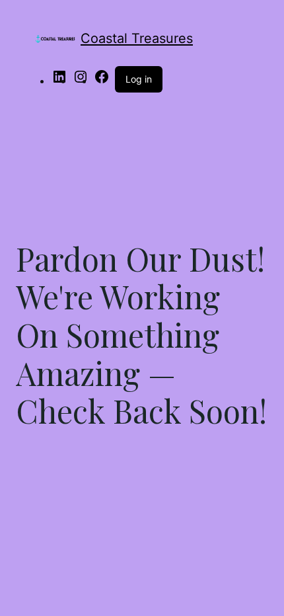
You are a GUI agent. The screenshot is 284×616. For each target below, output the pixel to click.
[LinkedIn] (59, 80)
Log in (138, 79)
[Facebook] (102, 80)
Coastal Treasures (137, 38)
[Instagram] (81, 80)
